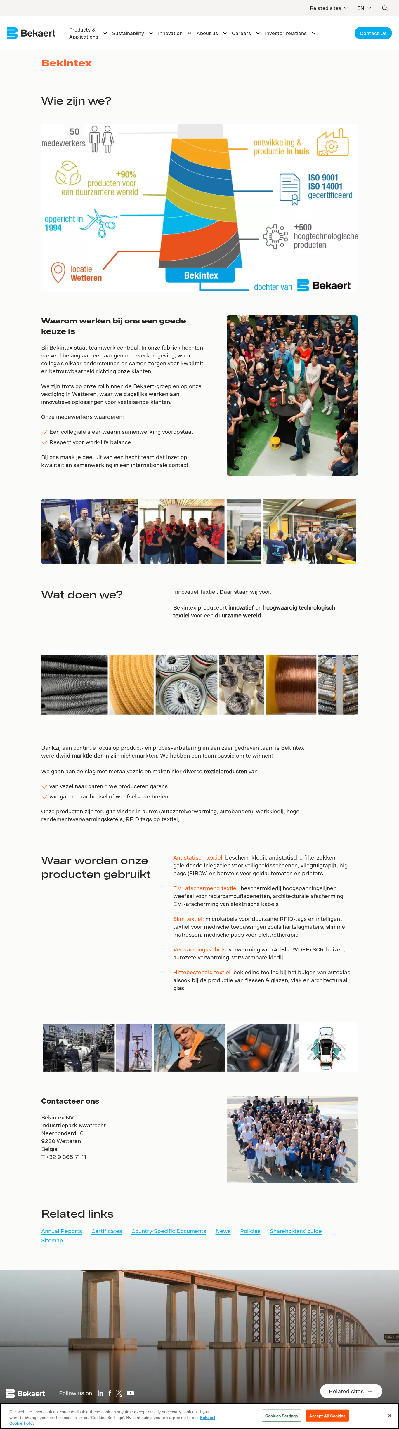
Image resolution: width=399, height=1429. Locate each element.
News (223, 1231)
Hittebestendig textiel (201, 972)
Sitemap (52, 1240)
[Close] (389, 1415)
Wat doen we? (82, 594)
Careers (241, 33)
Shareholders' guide (296, 1231)
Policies (250, 1231)
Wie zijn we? (76, 100)
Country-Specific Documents (168, 1231)
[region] (199, 1416)
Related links (77, 1213)
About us (207, 33)
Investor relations (286, 33)
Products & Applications (83, 33)
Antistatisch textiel (197, 857)
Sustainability (128, 33)
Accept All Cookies (327, 1415)
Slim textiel (187, 919)
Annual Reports (61, 1231)
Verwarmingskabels (199, 949)
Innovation (170, 33)
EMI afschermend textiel (205, 888)
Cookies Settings (281, 1415)
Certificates (106, 1231)
